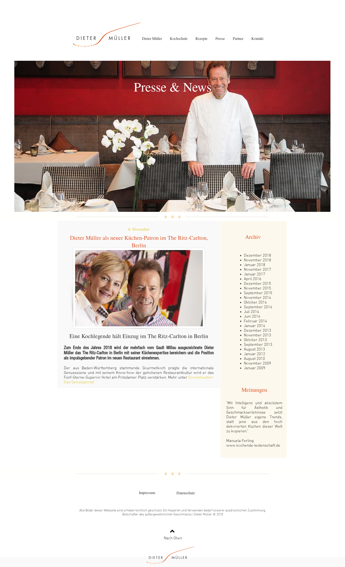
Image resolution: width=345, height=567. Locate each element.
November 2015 (257, 288)
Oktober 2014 (255, 302)
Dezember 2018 (257, 255)
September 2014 (258, 307)
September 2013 (258, 344)
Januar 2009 (254, 368)
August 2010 (254, 359)
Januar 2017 (254, 274)
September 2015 (258, 293)
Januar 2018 (254, 265)
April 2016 (252, 279)
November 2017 (257, 269)
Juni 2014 (252, 316)
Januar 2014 (254, 326)
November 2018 (257, 260)
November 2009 (257, 363)
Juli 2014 (251, 312)
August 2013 (254, 349)
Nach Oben (173, 538)
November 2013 (257, 335)
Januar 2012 (254, 354)
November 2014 (257, 298)
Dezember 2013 (257, 330)
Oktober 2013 (255, 340)
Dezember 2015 (257, 284)
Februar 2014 (255, 321)
